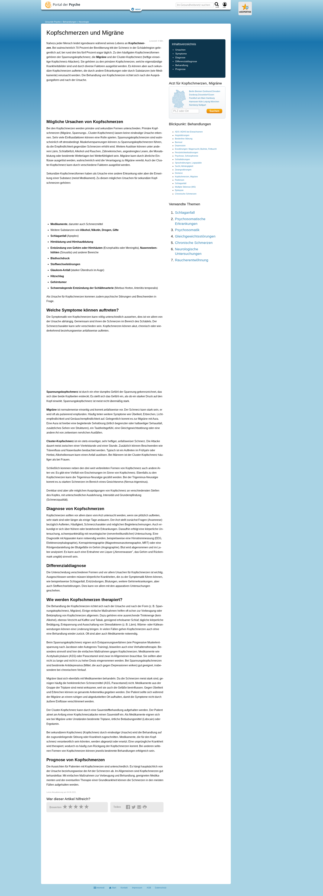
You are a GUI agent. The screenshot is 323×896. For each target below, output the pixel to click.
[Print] (145, 807)
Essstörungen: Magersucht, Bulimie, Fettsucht (196, 149)
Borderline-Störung (183, 139)
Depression (180, 145)
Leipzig (206, 101)
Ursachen (180, 50)
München (215, 101)
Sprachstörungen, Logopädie (188, 163)
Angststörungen (182, 135)
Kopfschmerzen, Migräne (186, 176)
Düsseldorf (203, 95)
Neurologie (84, 22)
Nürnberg (193, 105)
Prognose (180, 69)
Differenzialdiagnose (186, 61)
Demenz (179, 173)
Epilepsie (179, 190)
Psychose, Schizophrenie (186, 156)
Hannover (193, 101)
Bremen (198, 91)
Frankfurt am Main (197, 98)
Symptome (181, 53)
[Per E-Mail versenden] (139, 807)
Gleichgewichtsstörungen (195, 236)
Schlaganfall (180, 183)
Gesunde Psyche (53, 22)
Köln (201, 101)
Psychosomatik (187, 230)
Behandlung (181, 65)
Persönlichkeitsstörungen (186, 152)
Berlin (191, 91)
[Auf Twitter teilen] (134, 807)
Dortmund (207, 91)
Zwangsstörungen (183, 170)
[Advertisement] (98, 99)
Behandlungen (70, 22)
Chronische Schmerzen (185, 194)
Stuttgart (202, 105)
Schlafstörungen (182, 159)
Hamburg (210, 98)
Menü (138, 9)
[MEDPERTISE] (245, 14)
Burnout (178, 142)
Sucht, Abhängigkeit (184, 166)
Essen (211, 95)
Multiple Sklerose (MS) (185, 187)
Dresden (216, 91)
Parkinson (179, 180)
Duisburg (193, 95)
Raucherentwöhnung (191, 260)
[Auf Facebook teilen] (128, 807)
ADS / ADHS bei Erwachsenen (189, 132)
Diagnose (180, 57)
